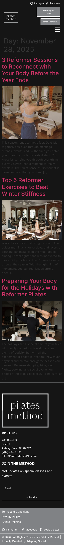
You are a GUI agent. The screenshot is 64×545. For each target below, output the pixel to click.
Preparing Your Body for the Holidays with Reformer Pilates (29, 287)
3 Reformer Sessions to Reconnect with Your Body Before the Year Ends (30, 70)
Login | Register (50, 22)
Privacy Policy (11, 516)
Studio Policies (11, 521)
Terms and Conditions (15, 511)
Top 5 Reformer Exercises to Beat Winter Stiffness (25, 187)
